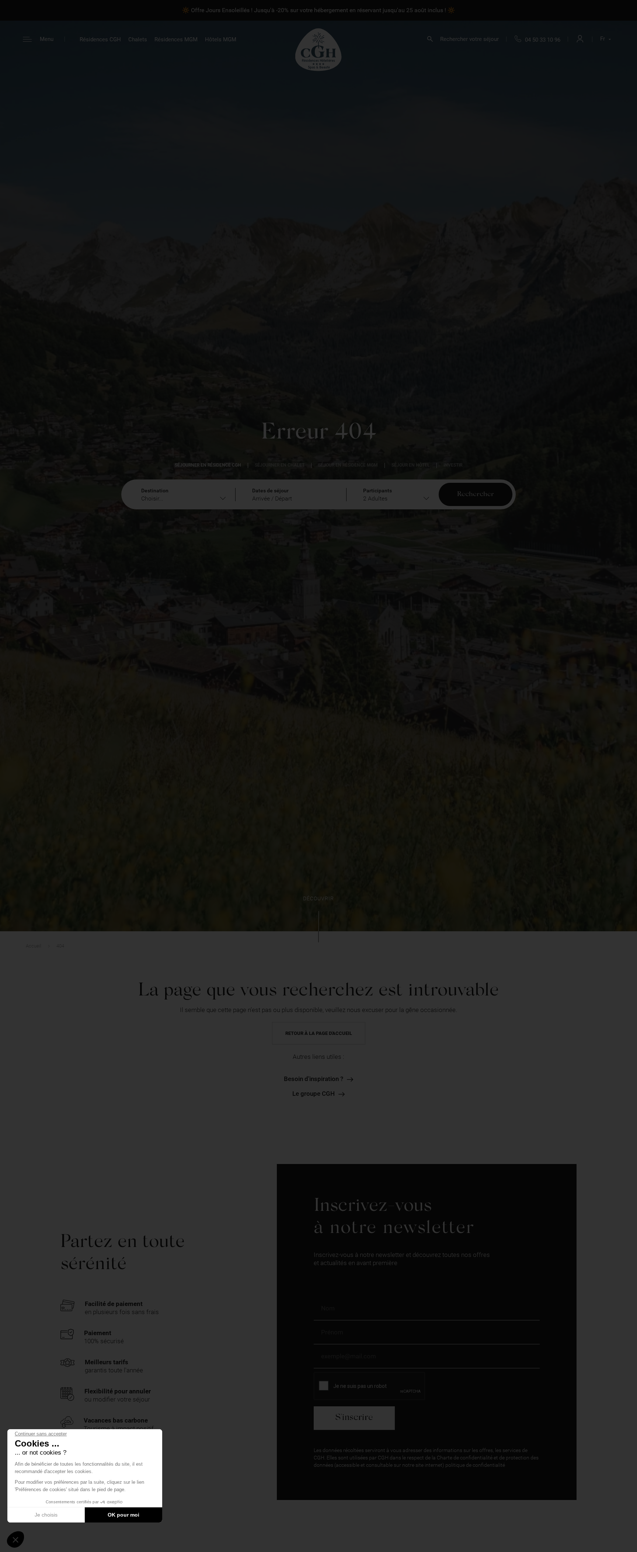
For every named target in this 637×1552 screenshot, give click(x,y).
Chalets (137, 39)
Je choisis (46, 1515)
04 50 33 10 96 (542, 40)
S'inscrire (354, 1418)
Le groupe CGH (313, 1093)
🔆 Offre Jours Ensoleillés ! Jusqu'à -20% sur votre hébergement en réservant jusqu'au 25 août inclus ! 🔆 (318, 10)
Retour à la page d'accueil (318, 1033)
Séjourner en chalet (279, 465)
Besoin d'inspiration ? (313, 1078)
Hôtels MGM (220, 39)
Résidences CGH (100, 39)
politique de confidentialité (475, 1465)
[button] (15, 1539)
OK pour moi (123, 1515)
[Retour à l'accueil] (318, 49)
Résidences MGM (176, 39)
